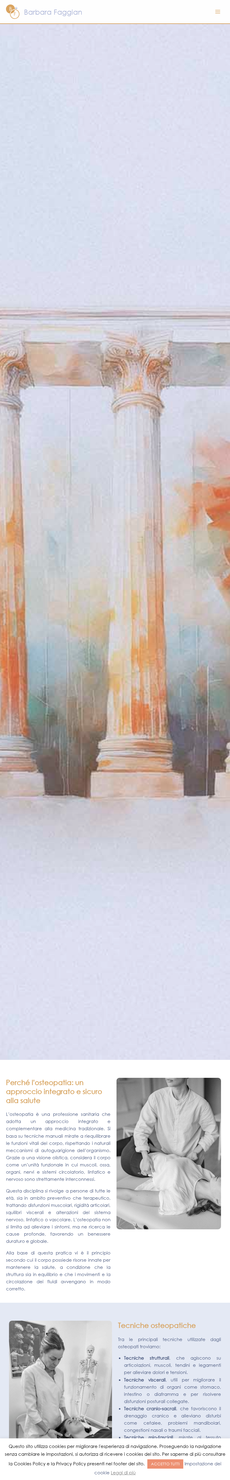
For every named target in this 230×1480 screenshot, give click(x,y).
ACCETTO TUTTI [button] (165, 1464)
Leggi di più (123, 1473)
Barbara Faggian (53, 11)
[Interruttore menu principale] (217, 11)
